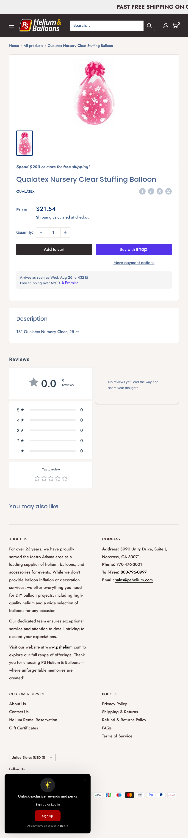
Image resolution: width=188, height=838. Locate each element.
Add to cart (54, 249)
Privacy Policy (114, 704)
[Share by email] (168, 191)
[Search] (149, 26)
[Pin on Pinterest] (151, 191)
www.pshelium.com (63, 647)
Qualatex (25, 191)
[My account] (165, 25)
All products (33, 45)
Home (14, 45)
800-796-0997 (134, 572)
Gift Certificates (23, 728)
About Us (17, 704)
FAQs (107, 728)
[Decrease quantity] (41, 232)
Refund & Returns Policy (124, 720)
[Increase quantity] (65, 232)
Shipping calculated (53, 217)
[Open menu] (11, 25)
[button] (51, 409)
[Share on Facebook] (142, 191)
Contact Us (19, 712)
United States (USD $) (28, 757)
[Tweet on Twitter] (160, 191)
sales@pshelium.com (134, 580)
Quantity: (24, 232)
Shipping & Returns (120, 712)
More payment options (134, 263)
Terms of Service (117, 736)
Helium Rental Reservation (33, 720)
